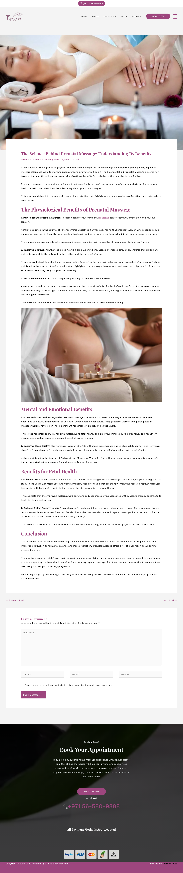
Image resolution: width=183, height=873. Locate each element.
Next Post (170, 600)
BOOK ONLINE (91, 791)
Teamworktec (169, 863)
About (95, 16)
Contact (136, 16)
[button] (158, 16)
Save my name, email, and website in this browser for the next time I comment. (69, 685)
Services (108, 16)
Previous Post (15, 600)
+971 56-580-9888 (93, 3)
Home (84, 16)
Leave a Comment (31, 159)
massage (104, 217)
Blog (124, 16)
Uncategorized (52, 159)
